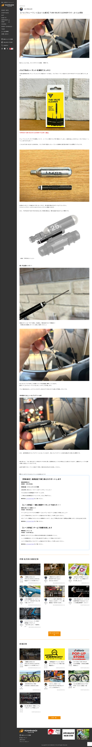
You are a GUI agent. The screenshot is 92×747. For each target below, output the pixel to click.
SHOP (3, 21)
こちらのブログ (30, 498)
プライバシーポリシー (24, 741)
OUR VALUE (4, 19)
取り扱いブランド (23, 737)
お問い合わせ (22, 739)
